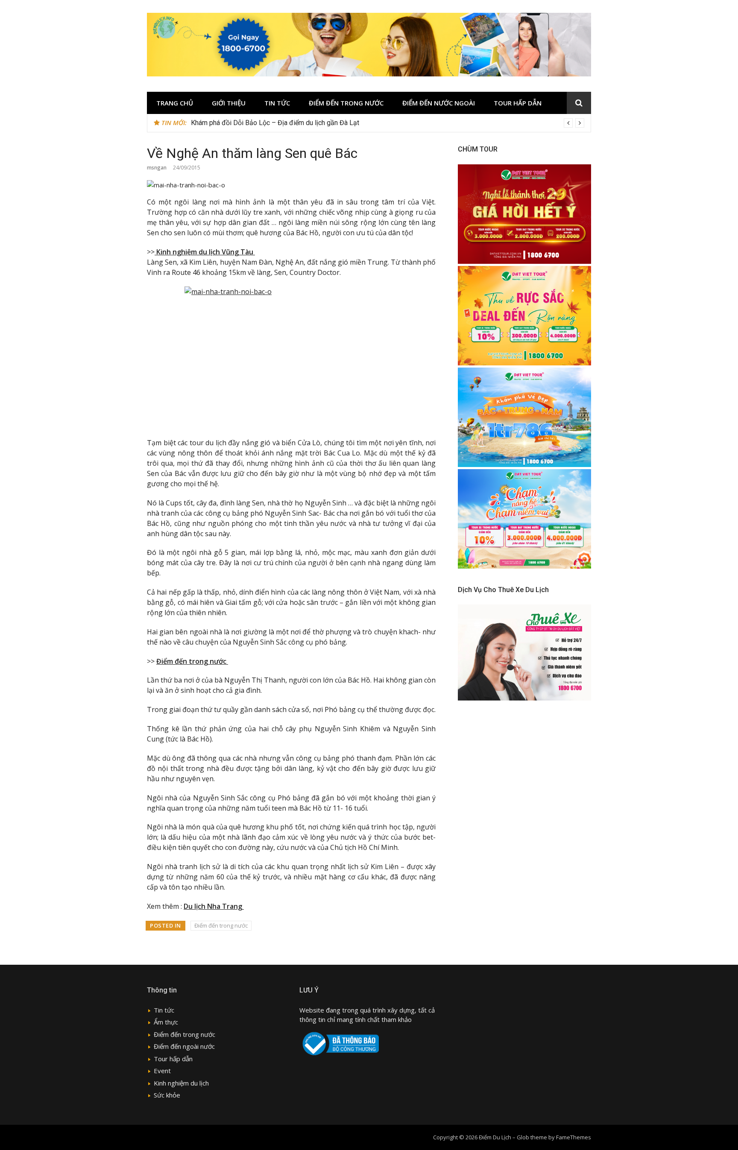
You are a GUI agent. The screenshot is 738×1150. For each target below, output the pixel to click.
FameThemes (573, 1137)
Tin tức (277, 103)
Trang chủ (174, 103)
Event (162, 1070)
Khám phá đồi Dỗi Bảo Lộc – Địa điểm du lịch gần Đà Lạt (275, 123)
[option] (387, 123)
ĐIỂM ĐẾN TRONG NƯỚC (346, 103)
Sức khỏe (167, 1095)
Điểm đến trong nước (221, 925)
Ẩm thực (166, 1022)
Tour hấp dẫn (173, 1058)
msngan (157, 167)
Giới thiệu (229, 103)
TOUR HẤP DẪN (518, 103)
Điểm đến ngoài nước (184, 1046)
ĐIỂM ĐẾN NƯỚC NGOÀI (438, 103)
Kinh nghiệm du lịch (181, 1083)
